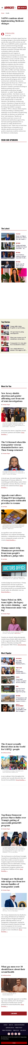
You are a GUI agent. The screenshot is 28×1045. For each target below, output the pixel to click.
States (17, 677)
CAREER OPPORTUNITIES (19, 1025)
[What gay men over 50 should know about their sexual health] (14, 985)
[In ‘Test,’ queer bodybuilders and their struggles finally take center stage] (8, 708)
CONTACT (6, 1025)
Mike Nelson (17, 633)
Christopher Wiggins (6, 404)
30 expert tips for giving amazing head (17, 332)
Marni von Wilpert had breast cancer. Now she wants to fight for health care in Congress (21, 239)
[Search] (15, 8)
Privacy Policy (24, 1037)
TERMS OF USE (16, 1030)
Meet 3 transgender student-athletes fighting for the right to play (20, 673)
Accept (14, 1042)
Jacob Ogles (4, 506)
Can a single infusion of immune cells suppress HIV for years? (18, 350)
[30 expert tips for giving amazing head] (5, 332)
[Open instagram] (19, 1034)
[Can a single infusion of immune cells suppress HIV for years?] (5, 349)
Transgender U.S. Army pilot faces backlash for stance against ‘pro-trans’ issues (18, 344)
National (18, 243)
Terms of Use (6, 1038)
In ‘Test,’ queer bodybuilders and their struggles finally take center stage (21, 711)
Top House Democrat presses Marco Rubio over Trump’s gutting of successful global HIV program (13, 820)
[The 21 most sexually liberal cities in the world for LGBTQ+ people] (14, 762)
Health (7, 13)
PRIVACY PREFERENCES (7, 1030)
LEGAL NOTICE (23, 1030)
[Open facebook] (9, 1034)
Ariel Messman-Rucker (6, 752)
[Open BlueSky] (12, 1034)
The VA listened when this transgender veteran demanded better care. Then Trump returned (13, 446)
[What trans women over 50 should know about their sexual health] (5, 338)
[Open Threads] (15, 1034)
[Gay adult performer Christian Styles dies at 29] (8, 661)
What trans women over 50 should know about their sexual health (18, 339)
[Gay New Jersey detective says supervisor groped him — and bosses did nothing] (8, 689)
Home (2, 13)
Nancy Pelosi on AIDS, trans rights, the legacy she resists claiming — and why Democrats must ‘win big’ (14, 605)
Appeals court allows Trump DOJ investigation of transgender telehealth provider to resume (13, 499)
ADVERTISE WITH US (10, 1027)
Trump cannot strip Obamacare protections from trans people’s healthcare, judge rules (12, 551)
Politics (18, 234)
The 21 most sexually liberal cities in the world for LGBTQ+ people (13, 747)
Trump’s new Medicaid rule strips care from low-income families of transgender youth (13, 882)
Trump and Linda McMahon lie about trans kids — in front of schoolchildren (21, 248)
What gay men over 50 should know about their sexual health (13, 969)
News (17, 686)
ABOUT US (11, 1025)
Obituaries (19, 658)
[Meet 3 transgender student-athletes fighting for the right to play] (8, 670)
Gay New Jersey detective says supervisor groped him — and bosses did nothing (21, 692)
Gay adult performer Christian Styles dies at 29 (20, 663)
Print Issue (19, 668)
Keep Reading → (11, 540)
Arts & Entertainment (20, 705)
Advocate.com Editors (10, 33)
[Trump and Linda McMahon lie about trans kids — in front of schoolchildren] (8, 246)
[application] (14, 275)
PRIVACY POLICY (18, 1027)
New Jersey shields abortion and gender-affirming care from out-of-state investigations (13, 397)
